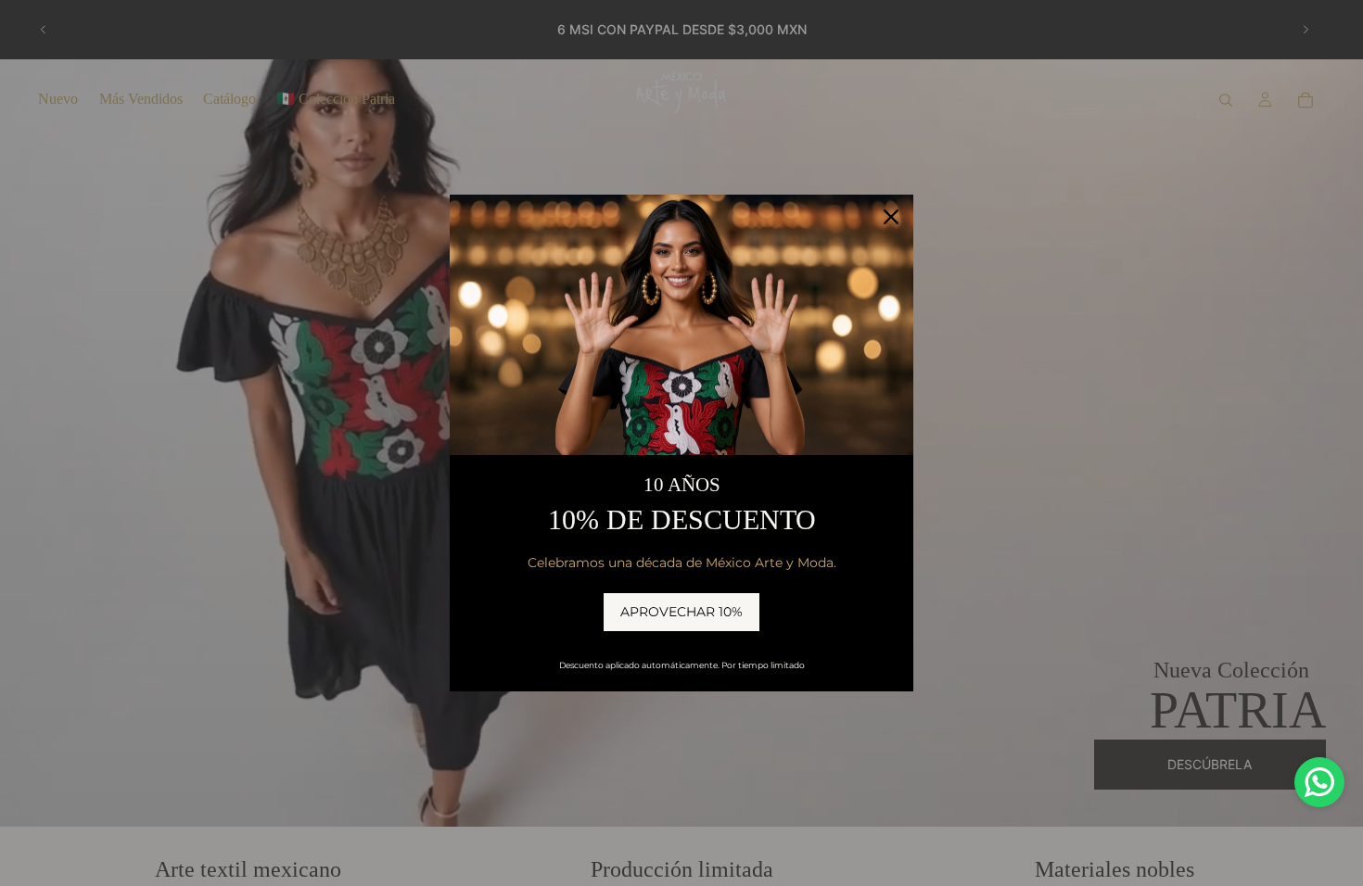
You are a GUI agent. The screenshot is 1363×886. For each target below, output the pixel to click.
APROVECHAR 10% (681, 611)
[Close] (891, 217)
